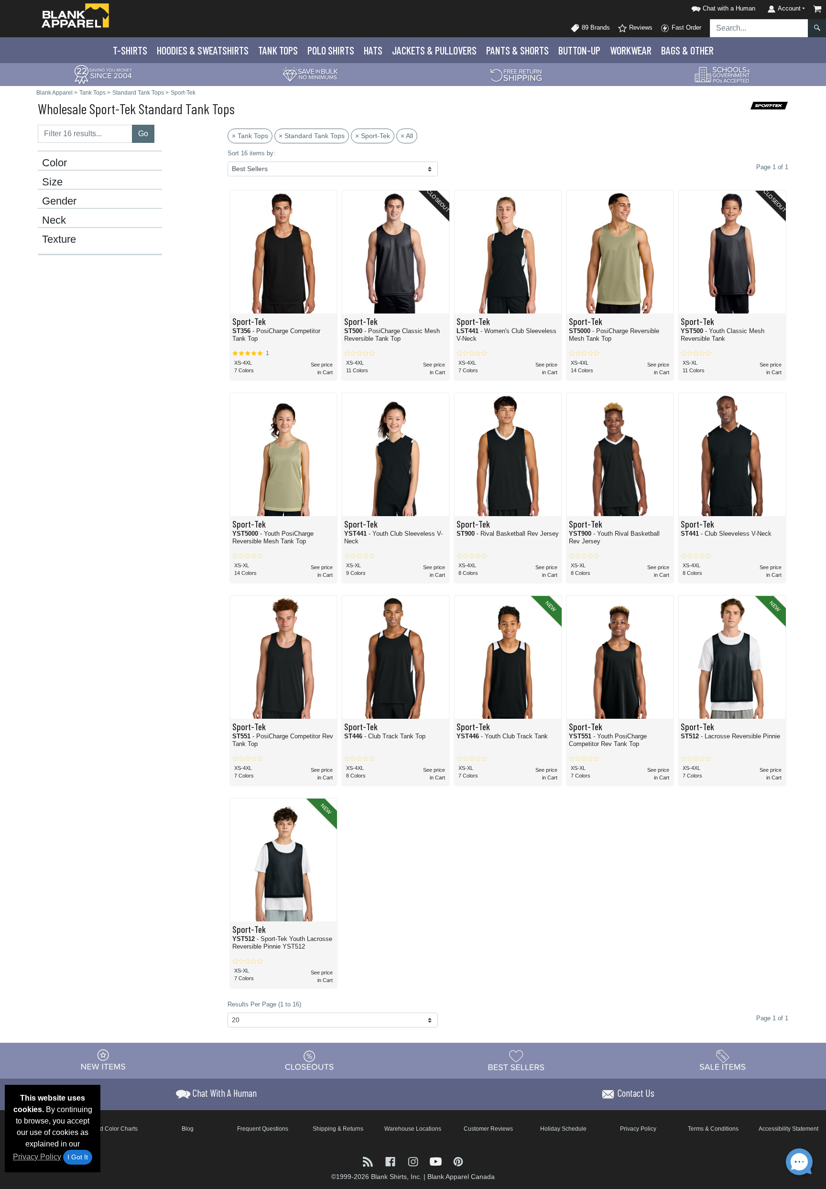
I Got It (77, 1157)
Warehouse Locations (412, 1128)
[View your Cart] (817, 9)
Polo (330, 50)
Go (143, 134)
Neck (54, 220)
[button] (721, 7)
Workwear (631, 50)
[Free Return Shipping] (516, 74)
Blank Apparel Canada (461, 1176)
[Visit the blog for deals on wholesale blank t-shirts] (369, 1161)
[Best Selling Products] (516, 1060)
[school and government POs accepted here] (722, 74)
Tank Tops (278, 50)
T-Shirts (130, 50)
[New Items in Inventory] (103, 1060)
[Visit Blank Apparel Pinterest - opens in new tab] (458, 1161)
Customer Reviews (488, 1128)
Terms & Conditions (713, 1128)
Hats (373, 50)
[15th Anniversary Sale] (103, 74)
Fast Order (685, 27)
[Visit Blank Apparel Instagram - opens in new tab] (413, 1161)
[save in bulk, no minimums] (309, 74)
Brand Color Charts (112, 1128)
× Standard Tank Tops (312, 136)
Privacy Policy (37, 1157)
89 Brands (595, 27)
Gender (59, 201)
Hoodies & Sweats (203, 50)
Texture (59, 239)
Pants (517, 50)
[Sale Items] (723, 1060)
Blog (188, 1128)
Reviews (639, 27)
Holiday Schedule (563, 1128)
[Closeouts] (310, 1060)
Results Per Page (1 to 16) (264, 1004)
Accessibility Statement (788, 1128)
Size (52, 182)
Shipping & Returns (338, 1128)
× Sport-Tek (372, 136)
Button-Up (579, 50)
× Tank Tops (250, 136)
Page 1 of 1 (772, 1018)
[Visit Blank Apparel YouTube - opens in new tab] (436, 1161)
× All (407, 136)
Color (54, 163)
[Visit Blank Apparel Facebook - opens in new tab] (391, 1161)
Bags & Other (687, 50)
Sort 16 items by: (251, 153)
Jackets (434, 50)
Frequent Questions (262, 1128)
